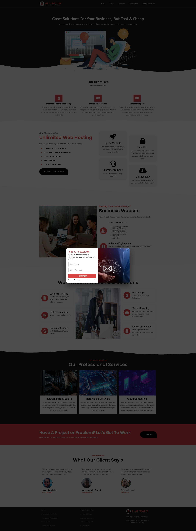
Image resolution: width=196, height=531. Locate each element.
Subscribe (82, 276)
